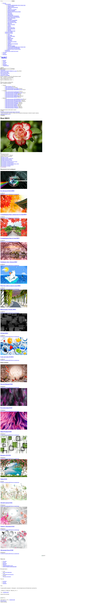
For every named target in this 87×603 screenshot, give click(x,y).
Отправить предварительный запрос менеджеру (10, 111)
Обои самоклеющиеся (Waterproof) (12, 91)
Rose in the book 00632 (4, 73)
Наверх (3, 600)
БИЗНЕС (9, 26)
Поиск (13, 68)
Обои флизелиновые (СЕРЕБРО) (12, 107)
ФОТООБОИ (8, 4)
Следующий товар (4, 74)
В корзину (2, 115)
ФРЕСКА (9, 8)
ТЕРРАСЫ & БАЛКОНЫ (13, 7)
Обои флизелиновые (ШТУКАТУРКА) (13, 100)
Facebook (5, 581)
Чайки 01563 (3, 479)
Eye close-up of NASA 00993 (7, 190)
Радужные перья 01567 (6, 407)
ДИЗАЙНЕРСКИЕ (11, 30)
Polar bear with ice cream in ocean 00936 (10, 285)
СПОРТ (9, 25)
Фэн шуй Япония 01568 (6, 384)
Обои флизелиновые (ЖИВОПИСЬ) (12, 96)
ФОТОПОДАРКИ (9, 32)
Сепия (1, 155)
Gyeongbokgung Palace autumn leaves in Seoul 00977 (13, 214)
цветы (15, 71)
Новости (4, 564)
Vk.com (4, 582)
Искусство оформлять (7, 572)
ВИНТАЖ (10, 23)
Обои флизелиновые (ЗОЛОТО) (11, 106)
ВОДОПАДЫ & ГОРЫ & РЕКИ (14, 11)
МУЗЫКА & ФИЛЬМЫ (12, 20)
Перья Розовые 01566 (6, 431)
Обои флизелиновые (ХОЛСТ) (11, 94)
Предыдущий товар (4, 72)
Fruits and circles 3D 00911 (7, 357)
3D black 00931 (4, 333)
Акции (4, 61)
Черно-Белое (5, 155)
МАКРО (9, 29)
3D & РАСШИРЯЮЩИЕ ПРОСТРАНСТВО (17, 5)
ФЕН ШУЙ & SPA (11, 28)
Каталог (4, 3)
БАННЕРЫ (7, 50)
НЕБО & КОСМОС (12, 18)
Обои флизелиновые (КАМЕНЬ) (11, 103)
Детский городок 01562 (6, 502)
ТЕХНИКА (10, 19)
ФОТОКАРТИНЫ (9, 33)
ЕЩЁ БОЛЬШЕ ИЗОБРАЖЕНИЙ (9, 566)
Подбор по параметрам (9, 194)
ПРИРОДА (10, 12)
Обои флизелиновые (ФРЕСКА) (11, 102)
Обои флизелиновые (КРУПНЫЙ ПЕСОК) (14, 99)
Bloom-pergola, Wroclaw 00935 (8, 309)
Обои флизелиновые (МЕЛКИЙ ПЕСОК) (13, 89)
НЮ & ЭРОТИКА (11, 27)
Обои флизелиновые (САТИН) (11, 93)
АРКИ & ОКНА (11, 6)
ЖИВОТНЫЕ (10, 14)
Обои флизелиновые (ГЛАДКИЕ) (12, 88)
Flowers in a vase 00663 (5, 75)
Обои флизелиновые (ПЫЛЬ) (11, 97)
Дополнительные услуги (5, 114)
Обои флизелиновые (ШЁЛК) (11, 105)
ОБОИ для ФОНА (11, 24)
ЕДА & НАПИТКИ (12, 21)
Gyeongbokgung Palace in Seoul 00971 (10, 238)
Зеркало (11, 155)
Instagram (5, 583)
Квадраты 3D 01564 (5, 455)
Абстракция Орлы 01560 (6, 550)
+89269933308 (6, 65)
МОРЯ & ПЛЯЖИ (11, 10)
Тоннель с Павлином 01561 (7, 526)
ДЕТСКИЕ (10, 13)
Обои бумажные (8, 86)
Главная (2, 71)
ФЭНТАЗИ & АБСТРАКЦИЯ (14, 17)
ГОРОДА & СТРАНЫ (12, 9)
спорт (9, 34)
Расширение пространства (8, 574)
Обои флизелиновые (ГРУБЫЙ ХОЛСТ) (13, 101)
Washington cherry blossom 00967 (8, 262)
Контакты (5, 54)
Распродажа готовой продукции (11, 51)
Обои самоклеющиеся (9, 87)
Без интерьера (3, 166)
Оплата (4, 53)
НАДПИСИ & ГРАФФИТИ (13, 16)
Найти (13, 1)
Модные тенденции (7, 576)
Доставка (5, 52)
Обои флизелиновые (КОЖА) (11, 104)
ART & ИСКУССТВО (12, 22)
